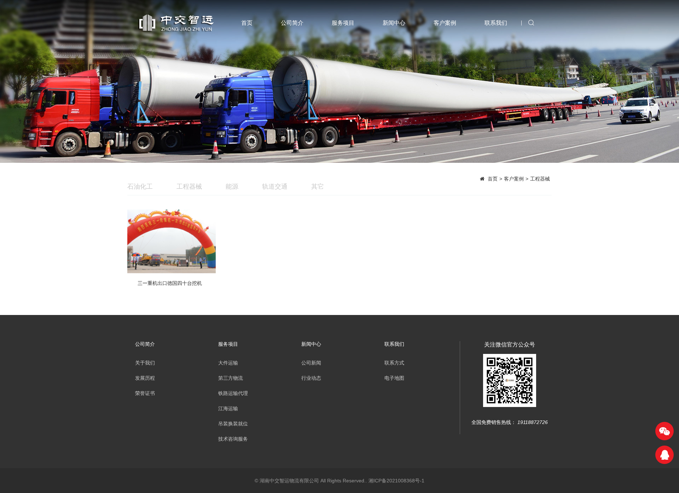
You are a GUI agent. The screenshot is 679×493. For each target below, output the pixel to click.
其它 (317, 186)
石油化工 (140, 186)
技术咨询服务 (233, 439)
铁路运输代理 (233, 393)
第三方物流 (230, 378)
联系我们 (495, 23)
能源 (232, 186)
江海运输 (228, 408)
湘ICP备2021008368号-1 (396, 480)
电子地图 (394, 378)
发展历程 (145, 378)
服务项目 (343, 23)
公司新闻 (311, 363)
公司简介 (292, 23)
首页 (247, 23)
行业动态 (311, 378)
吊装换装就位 (233, 423)
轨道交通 (275, 186)
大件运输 (228, 363)
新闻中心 (394, 23)
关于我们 (145, 363)
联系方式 (394, 363)
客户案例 (445, 23)
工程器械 (540, 179)
